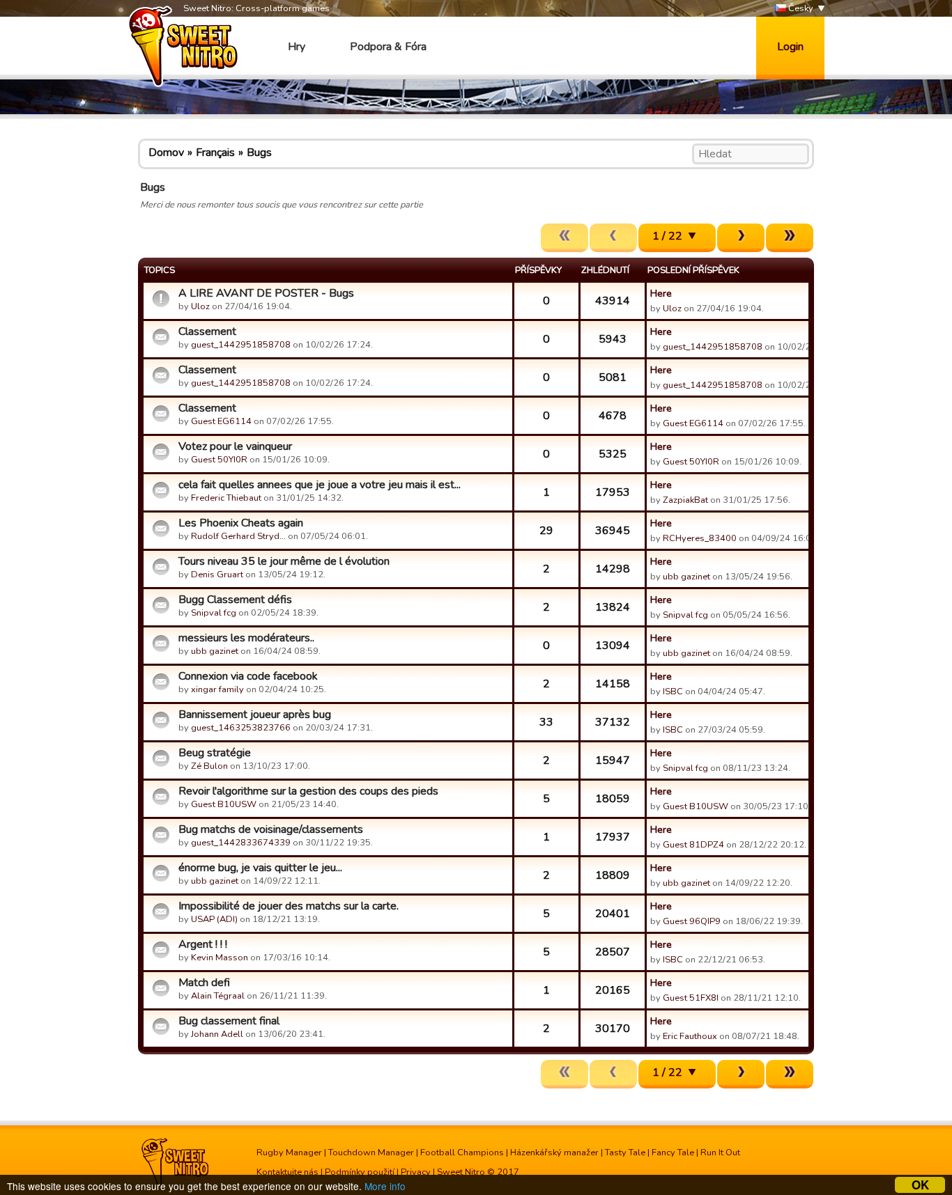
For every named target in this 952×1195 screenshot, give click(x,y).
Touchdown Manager (371, 1152)
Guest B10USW (223, 804)
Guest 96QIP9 (692, 921)
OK (920, 1185)
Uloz (200, 306)
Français (215, 152)
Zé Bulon (209, 766)
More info (385, 1186)
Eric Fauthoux (690, 1036)
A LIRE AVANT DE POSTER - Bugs (266, 293)
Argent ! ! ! (202, 944)
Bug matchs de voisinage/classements (270, 829)
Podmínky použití (359, 1172)
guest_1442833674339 (241, 842)
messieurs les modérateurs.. (246, 638)
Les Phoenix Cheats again (240, 523)
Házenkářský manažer (554, 1152)
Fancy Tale (673, 1152)
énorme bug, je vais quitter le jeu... (260, 868)
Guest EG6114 (221, 421)
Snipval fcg (213, 613)
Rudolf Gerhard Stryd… (238, 536)
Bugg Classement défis (235, 599)
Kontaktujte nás (287, 1172)
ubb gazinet (686, 576)
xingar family (217, 689)
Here (661, 293)
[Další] (741, 238)
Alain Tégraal (218, 996)
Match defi (204, 982)
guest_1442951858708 (241, 344)
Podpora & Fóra (388, 46)
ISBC (673, 691)
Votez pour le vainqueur (235, 446)
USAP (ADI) (214, 919)
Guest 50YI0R (219, 459)
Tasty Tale (625, 1152)
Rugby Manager (289, 1152)
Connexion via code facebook (248, 676)
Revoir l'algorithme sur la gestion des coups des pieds (308, 791)
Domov (166, 152)
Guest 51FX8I (691, 998)
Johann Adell (217, 1034)
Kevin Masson (219, 957)
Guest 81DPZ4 (693, 844)
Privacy (416, 1172)
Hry (296, 46)
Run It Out (720, 1152)
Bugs (259, 152)
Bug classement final (228, 1021)
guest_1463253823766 (241, 727)
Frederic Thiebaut (226, 498)
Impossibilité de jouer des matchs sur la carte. (288, 906)
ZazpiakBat (685, 500)
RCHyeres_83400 (700, 538)
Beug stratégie (214, 753)
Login (790, 46)
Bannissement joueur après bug (254, 714)
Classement (207, 331)
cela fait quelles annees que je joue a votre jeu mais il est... (319, 485)
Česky (799, 8)
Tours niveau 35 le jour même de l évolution (284, 561)
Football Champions (462, 1152)
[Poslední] (789, 238)
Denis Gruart (217, 574)
